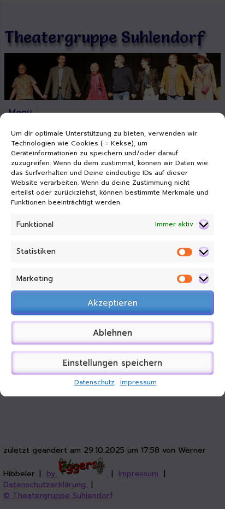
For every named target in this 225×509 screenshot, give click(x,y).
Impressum (138, 383)
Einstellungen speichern (112, 363)
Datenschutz (94, 383)
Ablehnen (112, 333)
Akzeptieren (112, 303)
